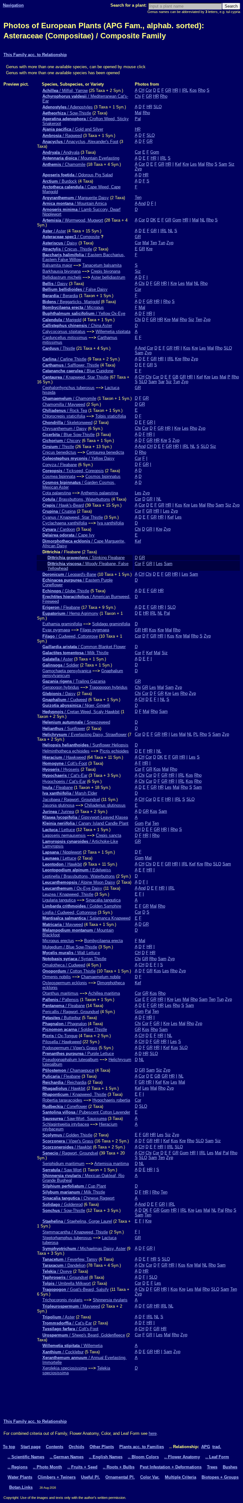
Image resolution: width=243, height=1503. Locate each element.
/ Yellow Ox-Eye (83, 313)
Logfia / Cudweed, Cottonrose (69, 912)
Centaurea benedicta (105, 452)
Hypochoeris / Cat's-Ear (64, 781)
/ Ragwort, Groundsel (70, 1153)
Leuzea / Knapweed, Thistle (67, 894)
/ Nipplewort (62, 852)
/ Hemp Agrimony (70, 613)
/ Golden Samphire (81, 906)
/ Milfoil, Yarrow (65, 90)
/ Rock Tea (64, 410)
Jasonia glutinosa (58, 805)
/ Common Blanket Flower (84, 646)
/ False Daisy (75, 289)
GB (175, 376)
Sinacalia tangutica (103, 900)
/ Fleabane (61, 607)
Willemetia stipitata (113, 331)
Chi (138, 96)
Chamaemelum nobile (101, 976)
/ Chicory (61, 440)
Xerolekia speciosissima (64, 1368)
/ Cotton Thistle (69, 971)
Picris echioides (114, 751)
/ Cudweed (64, 699)
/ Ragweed (62, 135)
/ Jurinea (58, 811)
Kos (193, 90)
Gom (154, 152)
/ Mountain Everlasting (80, 158)
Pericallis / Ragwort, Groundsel (70, 1011)
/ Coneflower (64, 1106)
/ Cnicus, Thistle (67, 249)
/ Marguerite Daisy (75, 197)
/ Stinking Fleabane (86, 557)
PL (195, 734)
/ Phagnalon (64, 1023)
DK (153, 220)
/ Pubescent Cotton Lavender (86, 1112)
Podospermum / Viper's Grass (69, 1047)
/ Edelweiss (76, 870)
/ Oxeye (57, 1271)
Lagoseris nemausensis (64, 835)
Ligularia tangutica (59, 900)
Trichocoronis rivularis (62, 1300)
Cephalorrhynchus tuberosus (68, 387)
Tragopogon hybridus (108, 687)
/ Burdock (59, 181)
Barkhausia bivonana (61, 271)
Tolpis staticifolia (110, 416)
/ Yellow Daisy (78, 458)
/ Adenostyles (67, 107)
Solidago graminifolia (111, 623)
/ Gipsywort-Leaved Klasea (85, 817)
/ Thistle (58, 348)
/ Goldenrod (62, 1204)
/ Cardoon (58, 529)
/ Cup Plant (74, 1186)
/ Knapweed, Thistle (74, 1094)
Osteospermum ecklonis (64, 982)
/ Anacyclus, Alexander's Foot (80, 141)
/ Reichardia (64, 1082)
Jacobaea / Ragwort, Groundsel (71, 799)
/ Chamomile (63, 164)
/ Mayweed (62, 924)
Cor (149, 90)
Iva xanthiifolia (110, 523)
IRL (185, 90)
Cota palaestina (56, 493)
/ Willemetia (72, 1345)
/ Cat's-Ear (64, 775)
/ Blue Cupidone (77, 370)
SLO (157, 106)
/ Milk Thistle (75, 652)
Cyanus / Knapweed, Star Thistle (72, 517)
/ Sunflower (63, 728)
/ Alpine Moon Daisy (78, 882)
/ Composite (71, 236)
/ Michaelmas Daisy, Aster (84, 1248)
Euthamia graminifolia (62, 623)
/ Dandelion (63, 1265)
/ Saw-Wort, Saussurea (74, 1118)
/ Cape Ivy (68, 535)
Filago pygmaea (94, 630)
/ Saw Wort (62, 1170)
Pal (138, 118)
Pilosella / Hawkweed (61, 1041)
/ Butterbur (61, 1017)
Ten (138, 197)
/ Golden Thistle (67, 1135)
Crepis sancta (108, 835)
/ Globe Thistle (65, 591)
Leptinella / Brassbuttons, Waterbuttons (78, 876)
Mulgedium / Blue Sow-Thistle (69, 947)
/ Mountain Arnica (74, 203)
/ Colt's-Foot (64, 763)
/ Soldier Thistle (74, 1029)
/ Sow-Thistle (66, 113)
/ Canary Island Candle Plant (85, 823)
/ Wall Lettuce (71, 952)
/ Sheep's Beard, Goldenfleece (83, 1335)
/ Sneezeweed (76, 722)
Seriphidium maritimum (63, 1163)
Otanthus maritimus (60, 993)
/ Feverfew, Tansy (69, 1259)
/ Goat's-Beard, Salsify (75, 1289)
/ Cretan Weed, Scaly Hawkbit (81, 711)
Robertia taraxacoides (62, 1100)
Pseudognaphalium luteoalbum (70, 1059)
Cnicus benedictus (59, 452)
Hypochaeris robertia (111, 1100)
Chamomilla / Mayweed (63, 404)
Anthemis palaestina (99, 493)
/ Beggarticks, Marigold (71, 301)
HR (175, 90)
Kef (178, 164)
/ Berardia (60, 295)
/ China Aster (77, 325)
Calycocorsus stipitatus (63, 331)
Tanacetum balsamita (102, 265)
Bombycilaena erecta (103, 940)
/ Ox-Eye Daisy (72, 888)
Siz (231, 164)
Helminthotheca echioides (66, 751)
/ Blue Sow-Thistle (68, 434)
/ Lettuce (58, 829)
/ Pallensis (60, 999)
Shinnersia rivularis (110, 1300)
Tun (161, 242)
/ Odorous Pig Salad (77, 174)
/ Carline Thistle (64, 359)
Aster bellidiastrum (108, 277)
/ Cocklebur (63, 1352)
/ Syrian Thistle (74, 958)
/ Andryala (60, 152)
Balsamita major (57, 265)
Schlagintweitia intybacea (65, 1124)
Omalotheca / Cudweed (63, 965)
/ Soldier (60, 665)
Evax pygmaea (56, 630)
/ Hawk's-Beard (63, 505)
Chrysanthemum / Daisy (64, 428)
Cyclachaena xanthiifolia (64, 523)
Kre (186, 164)
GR (168, 90)
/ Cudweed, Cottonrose (70, 636)
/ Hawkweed (64, 757)
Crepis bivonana (105, 271)
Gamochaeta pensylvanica (66, 670)
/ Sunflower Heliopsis (85, 745)
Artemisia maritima (111, 1163)
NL (202, 220)
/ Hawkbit (62, 864)
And (142, 203)
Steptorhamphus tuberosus (67, 1237)
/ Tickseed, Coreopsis (73, 470)
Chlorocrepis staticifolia (63, 416)
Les (193, 164)
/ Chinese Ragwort (78, 1198)
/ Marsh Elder (69, 793)
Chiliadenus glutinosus (105, 805)
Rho (201, 90)
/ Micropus (73, 307)
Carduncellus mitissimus (64, 337)
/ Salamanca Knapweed (86, 918)
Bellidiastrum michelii (61, 277)
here (153, 1433)
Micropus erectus (58, 940)
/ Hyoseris (60, 769)
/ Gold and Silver (72, 129)
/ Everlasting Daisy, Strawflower (84, 734)
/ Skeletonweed (67, 422)
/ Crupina (59, 511)
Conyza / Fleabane (59, 464)
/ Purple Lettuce (78, 1053)
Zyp (138, 168)
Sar (161, 381)
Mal (138, 112)
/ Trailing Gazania (73, 681)
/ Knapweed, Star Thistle (75, 377)
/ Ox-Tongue (60, 1035)
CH (141, 90)
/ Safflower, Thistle (70, 365)
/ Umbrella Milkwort (66, 1283)
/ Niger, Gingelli (76, 705)
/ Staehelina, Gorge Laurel (77, 1221)
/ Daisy (59, 243)
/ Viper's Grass (67, 1141)
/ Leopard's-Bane (69, 574)
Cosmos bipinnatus (103, 476)
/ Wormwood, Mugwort (72, 220)
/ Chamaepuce (68, 1070)
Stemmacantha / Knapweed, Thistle (75, 1232)
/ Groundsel (65, 1277)
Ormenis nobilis (56, 976)
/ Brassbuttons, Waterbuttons (76, 499)
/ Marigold (61, 319)
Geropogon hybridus (60, 687)
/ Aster (54, 231)
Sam (223, 164)
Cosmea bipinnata (58, 476)
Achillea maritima (104, 993)
